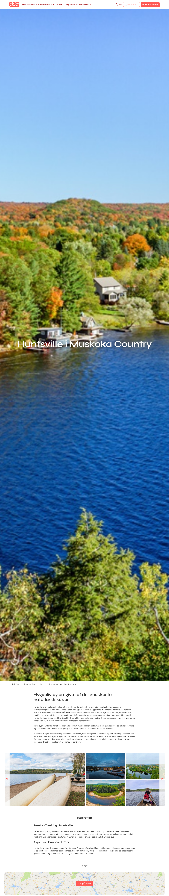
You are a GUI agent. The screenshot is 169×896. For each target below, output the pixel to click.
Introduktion (13, 684)
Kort (42, 684)
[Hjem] (14, 4)
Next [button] (162, 779)
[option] (44, 779)
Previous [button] (7, 779)
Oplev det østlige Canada (62, 684)
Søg (120, 4)
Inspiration (30, 684)
